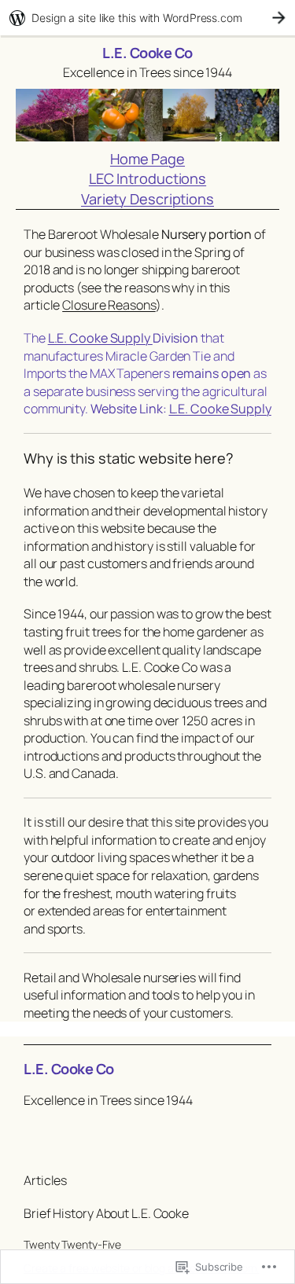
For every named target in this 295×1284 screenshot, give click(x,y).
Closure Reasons (109, 305)
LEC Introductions (147, 178)
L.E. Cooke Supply (100, 338)
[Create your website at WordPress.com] (147, 17)
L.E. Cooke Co (147, 52)
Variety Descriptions (147, 198)
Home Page (147, 158)
